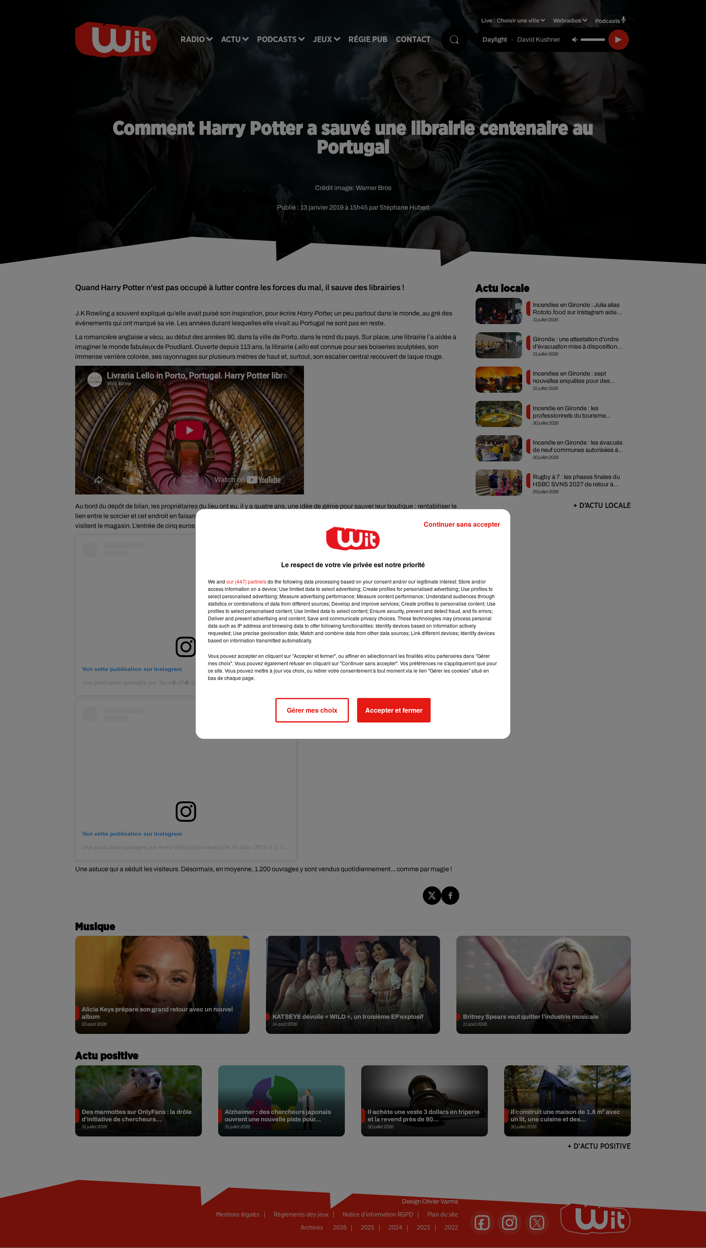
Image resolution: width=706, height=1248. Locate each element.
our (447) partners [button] (246, 581)
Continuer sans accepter (462, 524)
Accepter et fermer (393, 710)
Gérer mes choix (312, 710)
